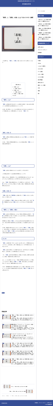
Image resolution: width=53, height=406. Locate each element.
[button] (51, 11)
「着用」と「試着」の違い (18, 93)
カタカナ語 (40, 68)
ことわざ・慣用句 (41, 66)
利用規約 (40, 52)
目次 (17, 84)
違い (3, 292)
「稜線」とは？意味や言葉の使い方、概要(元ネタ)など (44, 29)
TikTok (39, 63)
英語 (39, 90)
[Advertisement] (18, 12)
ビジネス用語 (40, 77)
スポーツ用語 (40, 74)
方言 (39, 88)
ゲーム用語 (40, 71)
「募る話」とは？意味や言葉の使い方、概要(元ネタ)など (44, 38)
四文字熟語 (40, 79)
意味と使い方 (40, 82)
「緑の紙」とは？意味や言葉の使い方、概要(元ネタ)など (44, 24)
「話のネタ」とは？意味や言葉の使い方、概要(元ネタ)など (44, 20)
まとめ (15, 95)
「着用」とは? (16, 86)
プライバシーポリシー (42, 49)
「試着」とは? (16, 90)
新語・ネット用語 (41, 85)
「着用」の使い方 (18, 88)
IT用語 (39, 60)
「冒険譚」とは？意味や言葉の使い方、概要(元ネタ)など (44, 33)
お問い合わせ (40, 47)
